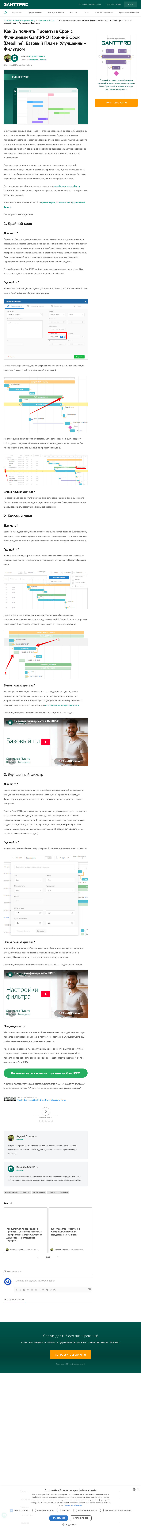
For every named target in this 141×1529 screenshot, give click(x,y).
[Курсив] (20, 1289)
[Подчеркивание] (24, 1289)
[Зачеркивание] (28, 1289)
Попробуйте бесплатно (70, 1355)
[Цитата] (39, 1289)
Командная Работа (56, 12)
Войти (130, 4)
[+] (54, 1289)
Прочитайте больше (73, 1505)
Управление (17, 12)
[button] (70, 1524)
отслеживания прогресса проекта (62, 705)
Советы (86, 12)
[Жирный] (16, 1289)
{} (51, 1289)
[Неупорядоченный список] (36, 1289)
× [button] (138, 1490)
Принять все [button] (59, 1518)
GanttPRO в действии (104, 12)
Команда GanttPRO (38, 60)
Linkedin (19, 1140)
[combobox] (134, 1489)
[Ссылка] (47, 1289)
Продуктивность (35, 12)
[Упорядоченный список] (32, 1289)
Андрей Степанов (37, 56)
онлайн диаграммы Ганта (67, 186)
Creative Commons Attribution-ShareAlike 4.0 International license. (41, 1100)
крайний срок (48, 202)
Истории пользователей (90, 4)
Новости (73, 12)
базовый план (63, 202)
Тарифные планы (113, 4)
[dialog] (70, 1507)
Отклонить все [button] (80, 1518)
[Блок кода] (43, 1289)
